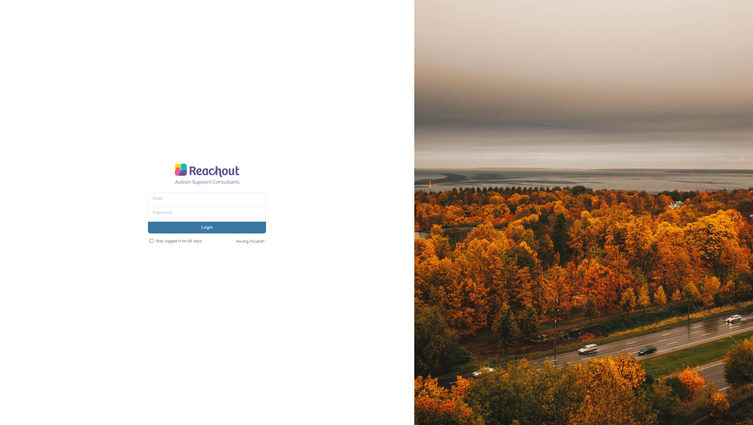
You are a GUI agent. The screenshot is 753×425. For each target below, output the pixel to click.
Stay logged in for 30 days (179, 241)
